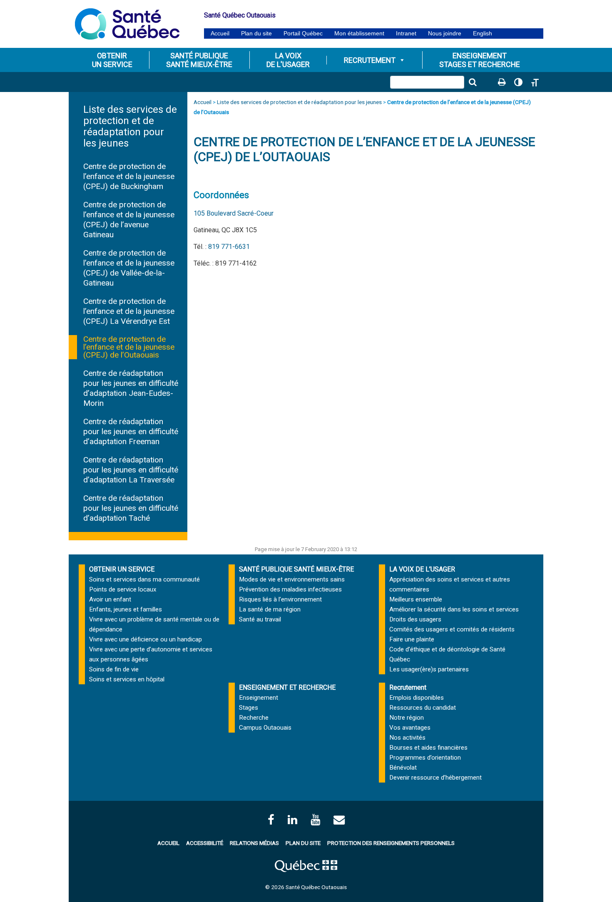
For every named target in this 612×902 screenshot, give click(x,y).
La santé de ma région (270, 609)
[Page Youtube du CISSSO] (315, 820)
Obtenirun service (112, 60)
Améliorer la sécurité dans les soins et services (454, 609)
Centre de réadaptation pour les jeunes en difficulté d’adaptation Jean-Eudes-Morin (130, 388)
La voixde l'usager (288, 60)
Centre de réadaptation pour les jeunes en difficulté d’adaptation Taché (130, 508)
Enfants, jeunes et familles (125, 609)
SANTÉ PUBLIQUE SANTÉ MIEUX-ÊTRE (296, 569)
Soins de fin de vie (114, 669)
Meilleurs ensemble (415, 599)
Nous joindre (444, 33)
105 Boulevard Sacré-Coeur (234, 213)
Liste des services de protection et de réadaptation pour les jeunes (130, 126)
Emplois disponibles (416, 697)
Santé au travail (260, 619)
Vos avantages (409, 727)
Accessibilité (204, 843)
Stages (248, 707)
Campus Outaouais (265, 727)
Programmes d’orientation (425, 757)
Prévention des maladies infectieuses (290, 589)
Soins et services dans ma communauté (144, 579)
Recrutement (370, 60)
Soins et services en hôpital (126, 679)
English (482, 33)
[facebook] (271, 820)
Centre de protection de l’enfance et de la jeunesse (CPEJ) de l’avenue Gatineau (128, 219)
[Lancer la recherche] (472, 82)
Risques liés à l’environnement (280, 599)
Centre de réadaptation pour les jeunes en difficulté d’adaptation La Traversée (130, 470)
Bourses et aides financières (428, 747)
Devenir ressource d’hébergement (435, 777)
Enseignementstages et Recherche (479, 60)
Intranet (406, 33)
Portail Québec (303, 33)
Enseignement (258, 697)
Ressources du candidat (422, 707)
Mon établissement (359, 33)
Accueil (220, 33)
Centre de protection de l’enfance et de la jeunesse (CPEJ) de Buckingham (128, 176)
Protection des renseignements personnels (391, 843)
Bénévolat (403, 767)
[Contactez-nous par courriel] (339, 820)
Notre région (406, 717)
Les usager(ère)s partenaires (429, 669)
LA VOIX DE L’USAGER (422, 569)
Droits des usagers (415, 619)
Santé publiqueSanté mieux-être (199, 60)
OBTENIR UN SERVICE (121, 569)
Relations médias (254, 843)
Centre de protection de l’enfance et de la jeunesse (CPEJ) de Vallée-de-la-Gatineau (128, 268)
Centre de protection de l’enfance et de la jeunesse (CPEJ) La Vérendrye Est (128, 311)
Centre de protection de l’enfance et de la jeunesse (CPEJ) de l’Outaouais (128, 347)
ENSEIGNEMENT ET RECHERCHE (287, 687)
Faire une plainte (411, 639)
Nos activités (407, 737)
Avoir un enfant (110, 599)
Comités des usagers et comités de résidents (452, 629)
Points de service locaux (123, 589)
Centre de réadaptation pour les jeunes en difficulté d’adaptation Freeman (130, 431)
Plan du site (256, 33)
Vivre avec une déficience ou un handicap (145, 639)
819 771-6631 (229, 247)
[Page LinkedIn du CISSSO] (292, 820)
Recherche (254, 717)
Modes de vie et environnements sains (292, 579)
